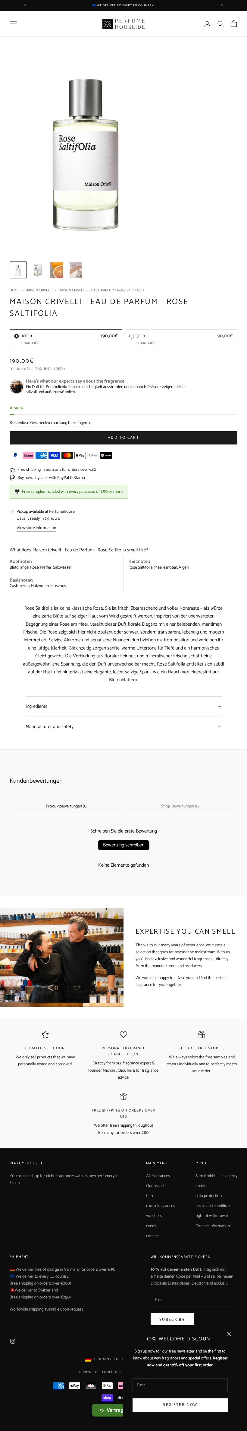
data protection (208, 1195)
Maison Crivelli (38, 290)
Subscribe (172, 1320)
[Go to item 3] (56, 269)
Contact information (212, 1226)
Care (150, 1195)
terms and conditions (213, 1205)
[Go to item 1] (18, 269)
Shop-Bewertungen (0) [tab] (180, 806)
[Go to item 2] (37, 269)
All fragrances (158, 1176)
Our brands (155, 1185)
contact (152, 1236)
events (151, 1226)
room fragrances (160, 1205)
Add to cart (123, 438)
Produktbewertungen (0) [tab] (67, 806)
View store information (36, 528)
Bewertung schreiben (123, 845)
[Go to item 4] (75, 269)
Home (14, 290)
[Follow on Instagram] (13, 1341)
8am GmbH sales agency (216, 1176)
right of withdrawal (211, 1215)
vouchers (154, 1215)
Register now (180, 1405)
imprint (201, 1185)
